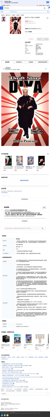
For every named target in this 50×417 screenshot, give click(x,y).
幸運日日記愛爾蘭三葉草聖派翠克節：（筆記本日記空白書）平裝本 (13, 381)
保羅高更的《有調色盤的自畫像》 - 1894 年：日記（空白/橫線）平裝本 (14, 375)
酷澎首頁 (2, 15)
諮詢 (44, 207)
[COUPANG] (5, 399)
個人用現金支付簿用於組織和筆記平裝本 (9, 378)
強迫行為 (9, 357)
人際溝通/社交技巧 (4, 359)
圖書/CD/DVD (8, 15)
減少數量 (29, 35)
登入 (37, 5)
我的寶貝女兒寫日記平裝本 (7, 385)
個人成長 (13, 357)
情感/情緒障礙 (3, 357)
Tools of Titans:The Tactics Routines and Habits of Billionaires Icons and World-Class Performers (19, 373)
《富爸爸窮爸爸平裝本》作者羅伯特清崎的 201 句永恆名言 (12, 380)
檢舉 (42, 228)
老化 (26, 357)
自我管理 (22, 15)
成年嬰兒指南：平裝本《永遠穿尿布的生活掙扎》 (10, 372)
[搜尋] (47, 11)
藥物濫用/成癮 (40, 357)
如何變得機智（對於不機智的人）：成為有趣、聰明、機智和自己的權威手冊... (15, 365)
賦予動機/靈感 (30, 357)
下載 (48, 2)
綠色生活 (22, 357)
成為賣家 (47, 5)
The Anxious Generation (6, 368)
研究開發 (18, 357)
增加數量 (29, 36)
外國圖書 (13, 15)
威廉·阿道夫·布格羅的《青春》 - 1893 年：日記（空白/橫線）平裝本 (14, 386)
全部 (2, 11)
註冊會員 (40, 5)
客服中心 (44, 5)
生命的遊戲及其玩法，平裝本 (7, 383)
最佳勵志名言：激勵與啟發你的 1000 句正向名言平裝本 (12, 370)
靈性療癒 (46, 357)
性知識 (36, 357)
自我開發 (17, 15)
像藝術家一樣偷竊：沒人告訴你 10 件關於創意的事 (11, 367)
